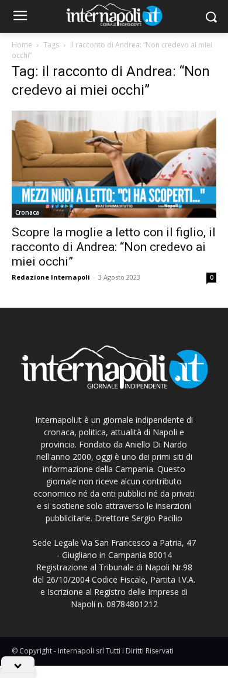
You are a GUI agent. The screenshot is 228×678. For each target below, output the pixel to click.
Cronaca (27, 212)
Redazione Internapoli (51, 277)
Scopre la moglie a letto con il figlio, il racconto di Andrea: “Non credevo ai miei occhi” (114, 247)
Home (22, 45)
